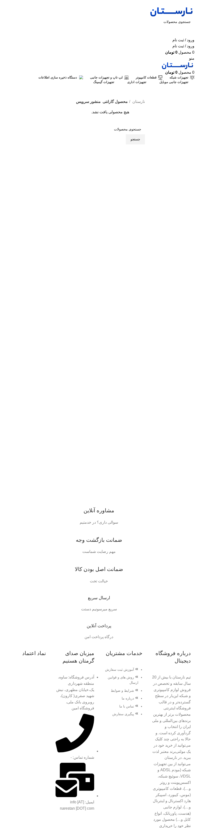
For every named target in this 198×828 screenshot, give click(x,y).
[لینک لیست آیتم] (123, 694)
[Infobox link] (99, 510)
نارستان (138, 102)
